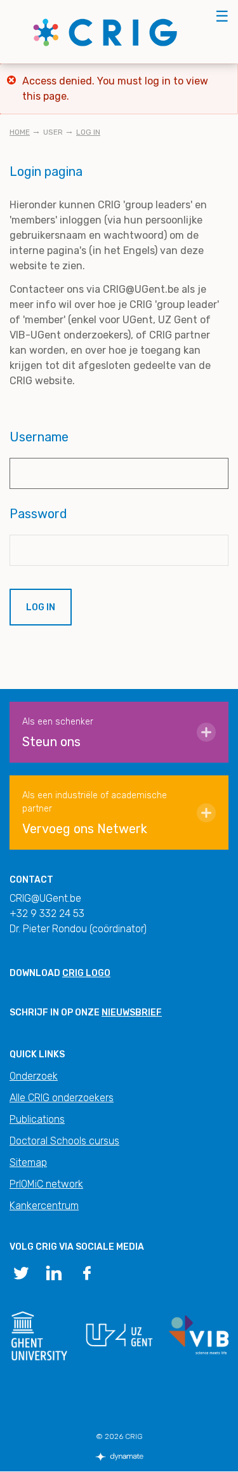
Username (39, 437)
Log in (88, 132)
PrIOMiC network (46, 1184)
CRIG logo (86, 973)
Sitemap (28, 1162)
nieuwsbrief (132, 1012)
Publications (37, 1119)
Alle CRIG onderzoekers (62, 1098)
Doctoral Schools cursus (64, 1141)
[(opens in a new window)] (21, 1272)
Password (38, 514)
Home (20, 132)
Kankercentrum (44, 1206)
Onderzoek (34, 1076)
